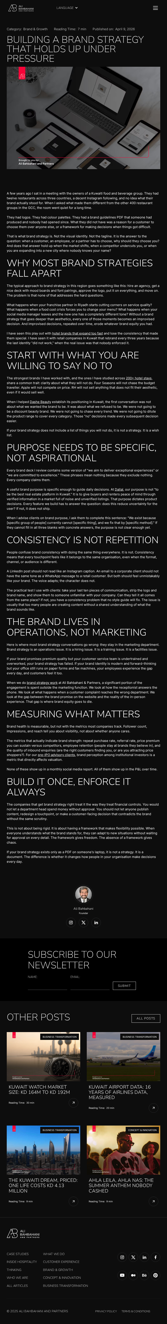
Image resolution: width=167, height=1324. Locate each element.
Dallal (119, 489)
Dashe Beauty (40, 402)
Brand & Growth (35, 29)
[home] (21, 8)
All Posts (146, 1018)
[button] (69, 8)
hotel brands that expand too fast (77, 333)
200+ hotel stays (139, 378)
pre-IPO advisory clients (56, 755)
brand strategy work (42, 683)
